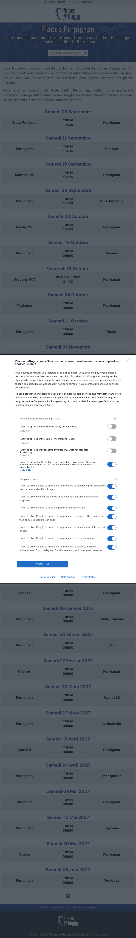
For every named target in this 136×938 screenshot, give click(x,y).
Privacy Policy (88, 576)
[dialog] (68, 469)
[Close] (129, 361)
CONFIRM (42, 564)
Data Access (68, 576)
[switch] (112, 426)
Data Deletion (48, 576)
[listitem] (68, 419)
